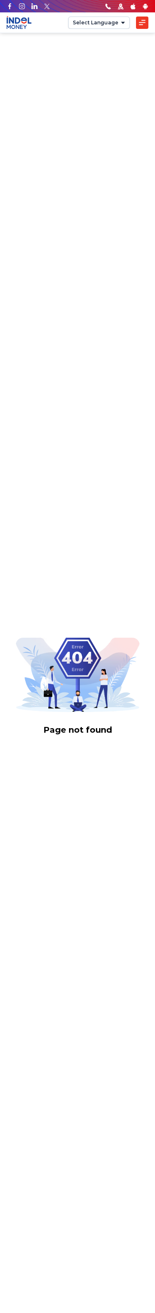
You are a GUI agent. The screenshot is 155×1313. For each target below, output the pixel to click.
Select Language (95, 22)
